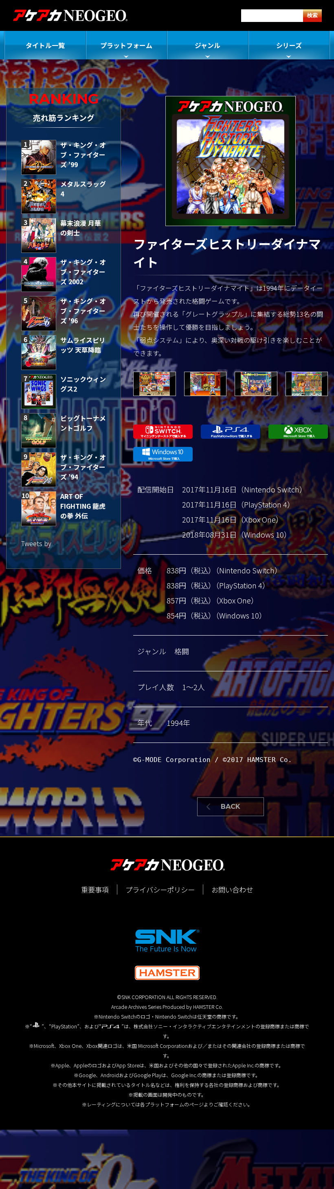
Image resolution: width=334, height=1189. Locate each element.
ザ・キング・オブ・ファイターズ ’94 (83, 466)
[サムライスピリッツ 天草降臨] (38, 352)
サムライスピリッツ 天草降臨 (82, 345)
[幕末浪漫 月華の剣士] (38, 235)
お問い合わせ (232, 889)
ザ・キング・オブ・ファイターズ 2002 (83, 271)
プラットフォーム (126, 45)
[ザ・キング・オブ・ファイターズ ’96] (38, 313)
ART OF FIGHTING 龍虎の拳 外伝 (82, 505)
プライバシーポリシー (160, 889)
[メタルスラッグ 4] (38, 196)
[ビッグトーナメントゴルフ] (38, 430)
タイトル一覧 (45, 45)
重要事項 (95, 889)
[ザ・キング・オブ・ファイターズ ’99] (38, 157)
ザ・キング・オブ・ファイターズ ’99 (83, 154)
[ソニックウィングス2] (38, 391)
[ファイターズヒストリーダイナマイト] (154, 384)
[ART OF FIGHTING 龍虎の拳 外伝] (38, 508)
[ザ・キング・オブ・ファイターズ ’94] (38, 469)
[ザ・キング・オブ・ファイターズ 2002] (38, 274)
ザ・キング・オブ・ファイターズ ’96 (83, 310)
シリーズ (289, 45)
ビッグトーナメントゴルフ (83, 423)
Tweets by (36, 543)
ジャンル (207, 45)
